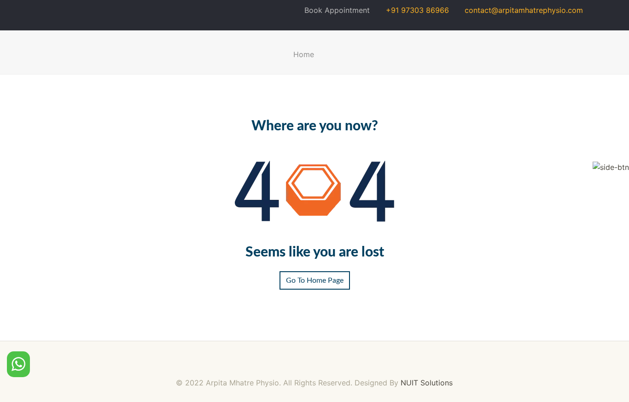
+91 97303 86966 (413, 10)
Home (303, 54)
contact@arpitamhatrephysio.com (519, 10)
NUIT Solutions (427, 382)
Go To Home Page (315, 280)
